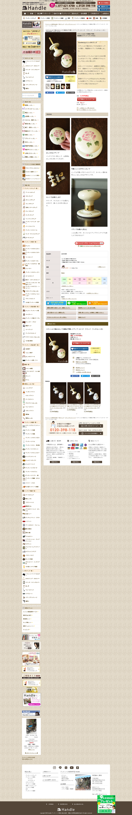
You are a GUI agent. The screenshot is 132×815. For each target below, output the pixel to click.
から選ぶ (29, 105)
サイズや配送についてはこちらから (87, 109)
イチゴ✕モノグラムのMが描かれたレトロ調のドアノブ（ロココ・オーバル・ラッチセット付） (92, 406)
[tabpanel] (58, 397)
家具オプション (29, 608)
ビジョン (64, 775)
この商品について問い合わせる (86, 108)
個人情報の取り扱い (79, 804)
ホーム (25, 13)
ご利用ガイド (95, 13)
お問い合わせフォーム (101, 794)
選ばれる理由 (65, 778)
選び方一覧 (28, 102)
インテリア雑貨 (30, 787)
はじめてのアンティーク (61, 13)
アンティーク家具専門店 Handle (70, 771)
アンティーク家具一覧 (30, 242)
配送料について (80, 367)
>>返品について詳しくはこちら (69, 298)
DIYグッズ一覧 (28, 570)
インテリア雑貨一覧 (29, 491)
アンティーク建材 (30, 790)
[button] (47, 51)
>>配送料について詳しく (67, 286)
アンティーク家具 (45, 18)
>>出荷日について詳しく (92, 293)
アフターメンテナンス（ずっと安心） (57, 317)
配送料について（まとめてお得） (87, 307)
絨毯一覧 (26, 364)
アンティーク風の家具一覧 (31, 306)
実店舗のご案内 (97, 775)
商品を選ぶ (28, 771)
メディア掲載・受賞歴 (67, 789)
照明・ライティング (31, 785)
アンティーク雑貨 (58, 18)
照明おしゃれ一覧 (29, 384)
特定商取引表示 (64, 804)
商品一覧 (27, 185)
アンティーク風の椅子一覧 (31, 345)
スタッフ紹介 (65, 787)
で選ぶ (31, 120)
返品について (81, 317)
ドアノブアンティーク (70, 24)
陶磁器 (63, 273)
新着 (31, 13)
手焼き (32, 168)
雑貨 (90, 18)
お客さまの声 (47, 776)
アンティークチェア (31, 18)
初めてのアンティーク (67, 780)
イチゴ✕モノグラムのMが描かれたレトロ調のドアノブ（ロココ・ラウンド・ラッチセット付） (58, 406)
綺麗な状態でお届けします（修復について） (58, 307)
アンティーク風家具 (79, 18)
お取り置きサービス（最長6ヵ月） (56, 312)
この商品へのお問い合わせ (83, 372)
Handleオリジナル (33, 178)
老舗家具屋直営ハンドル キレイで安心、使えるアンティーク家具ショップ (35, 6)
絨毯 (97, 18)
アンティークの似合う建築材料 (32, 164)
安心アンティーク (43, 13)
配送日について (80, 370)
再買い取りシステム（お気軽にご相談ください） (91, 312)
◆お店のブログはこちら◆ (31, 753)
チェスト (30, 778)
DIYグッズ (61, 24)
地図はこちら (31, 749)
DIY (27, 789)
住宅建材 (104, 18)
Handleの (31, 171)
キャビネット (31, 780)
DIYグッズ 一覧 (29, 58)
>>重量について (101, 267)
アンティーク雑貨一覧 (30, 422)
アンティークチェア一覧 (30, 188)
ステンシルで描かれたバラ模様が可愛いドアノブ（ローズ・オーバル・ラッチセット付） (75, 406)
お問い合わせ (105, 13)
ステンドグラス (30, 782)
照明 (69, 18)
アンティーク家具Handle (51, 24)
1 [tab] (77, 414)
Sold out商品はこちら (27, 759)
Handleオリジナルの (32, 175)
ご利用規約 (51, 804)
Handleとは (65, 777)
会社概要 (84, 13)
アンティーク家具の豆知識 (28, 757)
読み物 (75, 13)
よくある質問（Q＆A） (50, 780)
